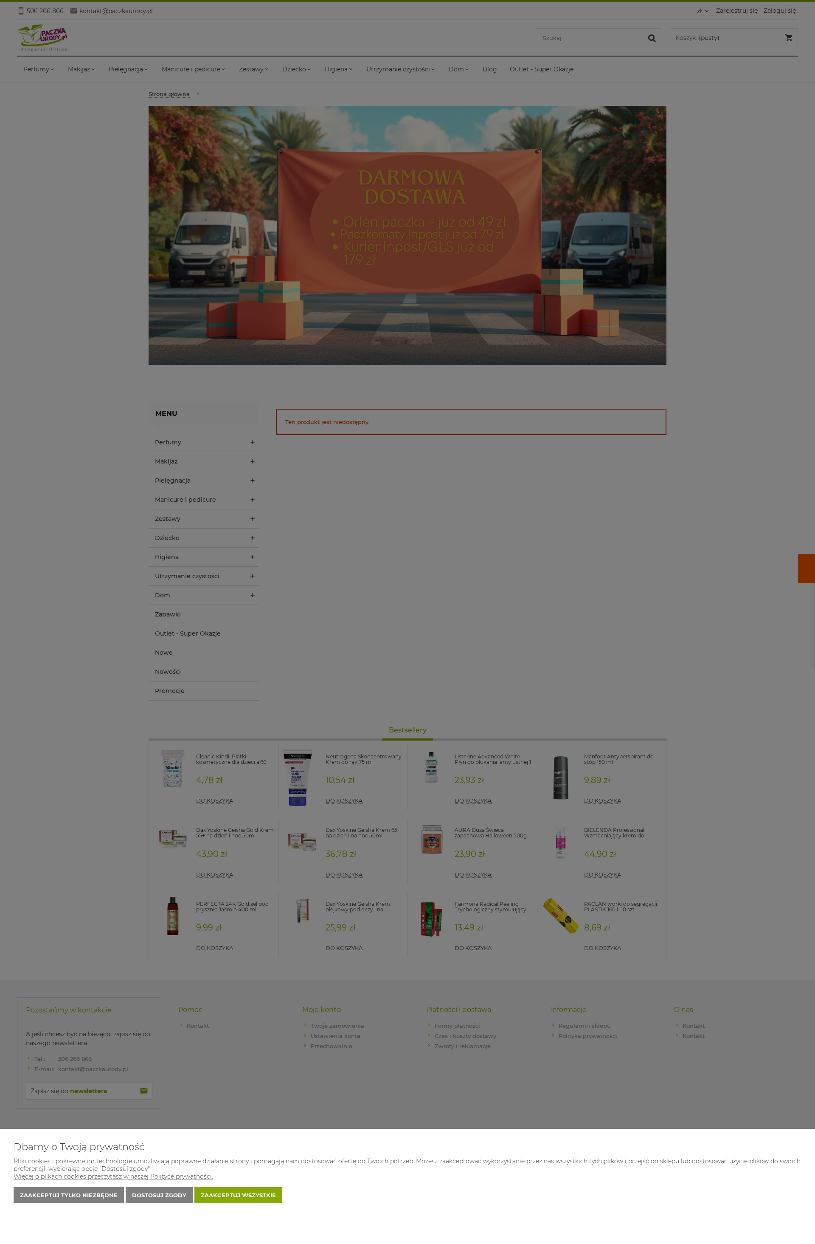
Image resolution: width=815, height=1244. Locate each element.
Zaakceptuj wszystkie (238, 1195)
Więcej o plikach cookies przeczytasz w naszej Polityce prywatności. (113, 1176)
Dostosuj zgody (159, 1195)
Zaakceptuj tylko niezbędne (69, 1195)
